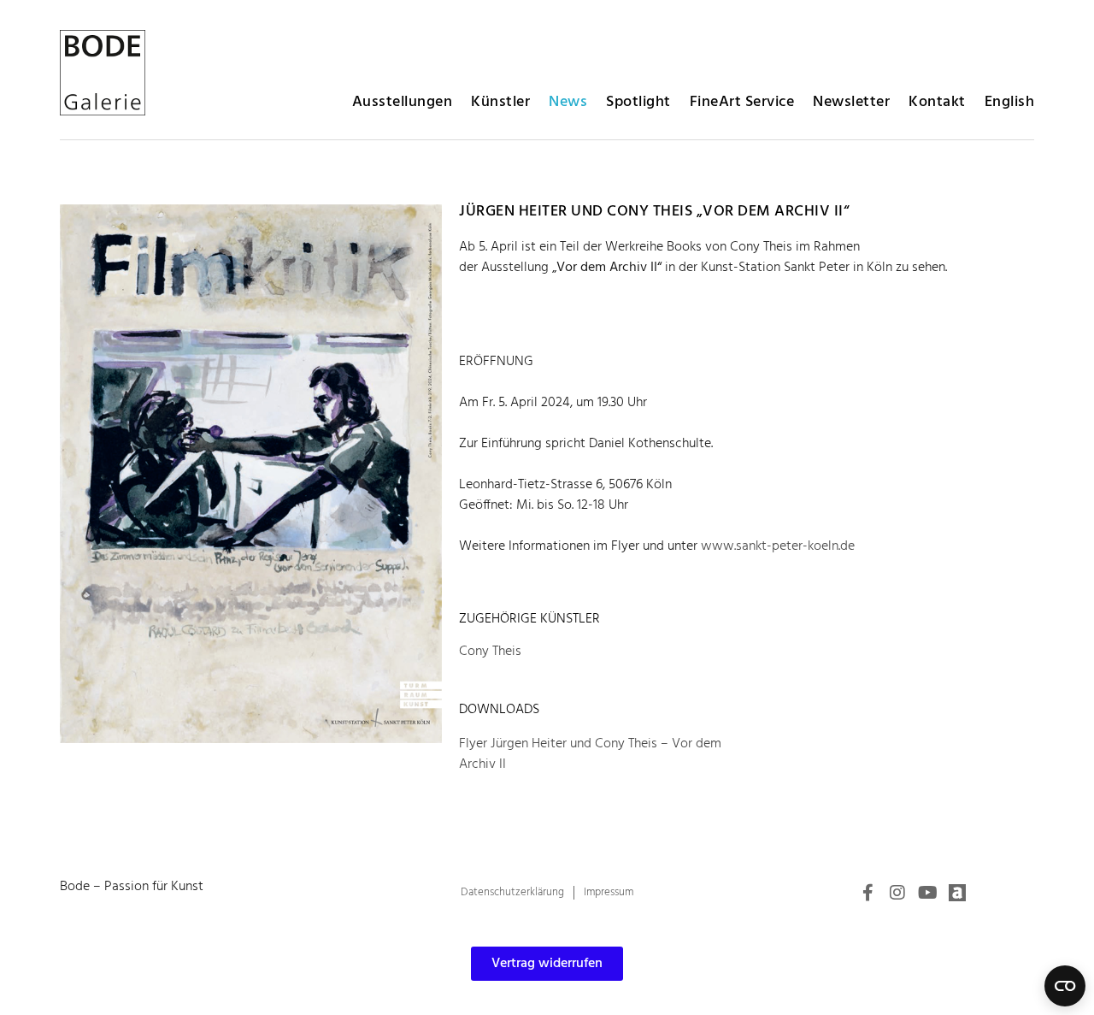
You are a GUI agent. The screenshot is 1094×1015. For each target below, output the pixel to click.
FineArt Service (742, 102)
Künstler (500, 102)
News (568, 102)
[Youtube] (927, 892)
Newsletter (851, 102)
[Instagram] (897, 892)
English (1010, 102)
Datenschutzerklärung (512, 892)
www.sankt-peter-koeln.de (778, 546)
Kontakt (937, 102)
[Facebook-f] (867, 892)
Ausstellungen (402, 102)
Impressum (608, 892)
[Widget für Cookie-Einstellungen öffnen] (1064, 985)
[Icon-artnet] (957, 892)
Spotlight (638, 102)
